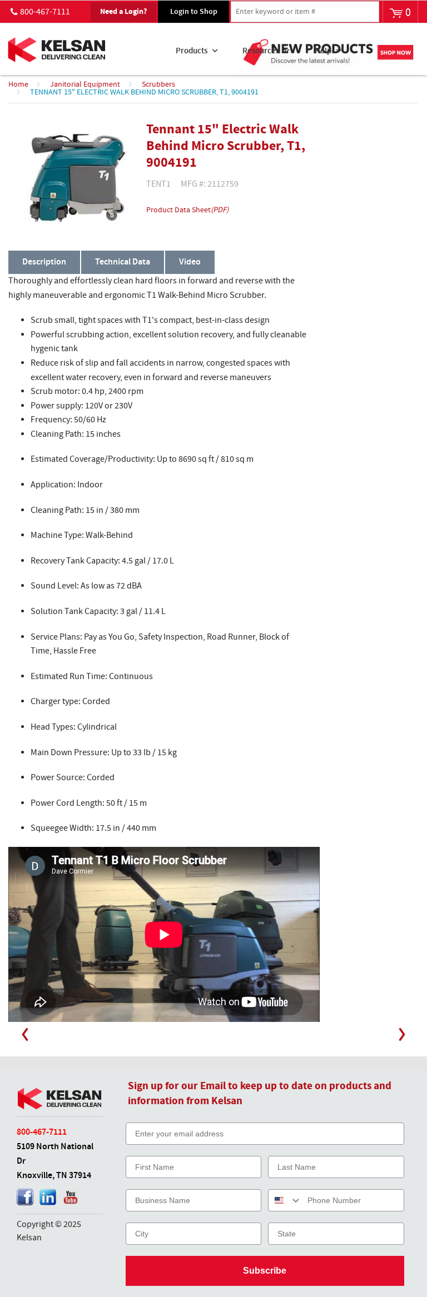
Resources (260, 51)
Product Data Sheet (187, 210)
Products (191, 51)
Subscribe (264, 1270)
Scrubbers (158, 84)
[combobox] (285, 1200)
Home (18, 84)
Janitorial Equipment (85, 84)
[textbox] (305, 11)
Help (323, 51)
